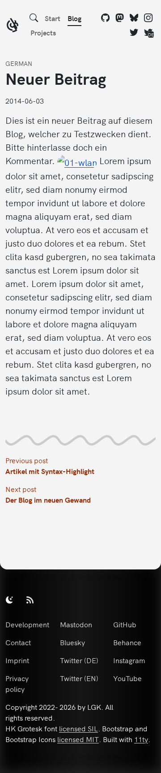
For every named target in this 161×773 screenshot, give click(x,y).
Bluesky (72, 642)
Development (27, 624)
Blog (74, 18)
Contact (18, 642)
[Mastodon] (120, 18)
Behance (127, 642)
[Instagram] (148, 18)
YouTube (127, 678)
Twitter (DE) (79, 660)
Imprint (17, 660)
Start (52, 18)
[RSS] (30, 599)
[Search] (34, 18)
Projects (43, 32)
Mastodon (76, 624)
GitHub (124, 624)
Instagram (129, 660)
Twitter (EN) (79, 678)
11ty (141, 739)
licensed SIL (78, 728)
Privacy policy (17, 683)
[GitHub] (105, 18)
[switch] (9, 599)
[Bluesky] (134, 18)
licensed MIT (78, 739)
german (18, 63)
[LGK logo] (12, 26)
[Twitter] (134, 32)
